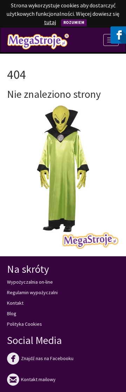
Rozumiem (73, 22)
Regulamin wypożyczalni (32, 292)
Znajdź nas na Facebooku (40, 358)
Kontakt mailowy (31, 379)
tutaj (50, 22)
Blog (11, 313)
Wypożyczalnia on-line (30, 282)
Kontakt (15, 303)
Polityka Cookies (24, 324)
